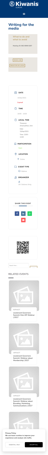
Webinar (24, 171)
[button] (24, 14)
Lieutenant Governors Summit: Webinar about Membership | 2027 (23, 358)
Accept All (34, 445)
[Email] (23, 220)
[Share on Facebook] (17, 213)
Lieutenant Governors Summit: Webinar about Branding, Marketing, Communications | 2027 (23, 402)
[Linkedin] (23, 213)
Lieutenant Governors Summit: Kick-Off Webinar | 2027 (24, 315)
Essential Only (14, 445)
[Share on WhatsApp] (29, 213)
